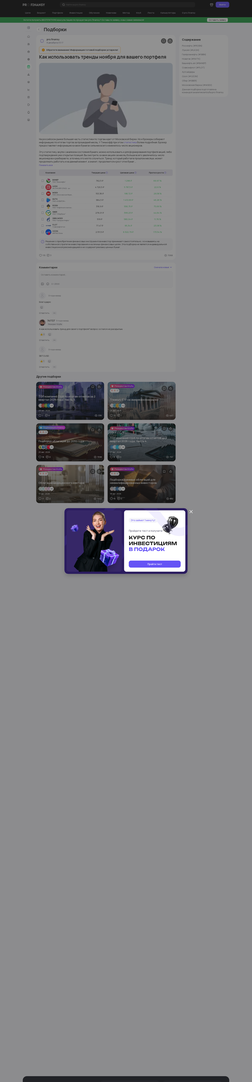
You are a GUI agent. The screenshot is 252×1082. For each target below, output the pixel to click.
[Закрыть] (191, 511)
